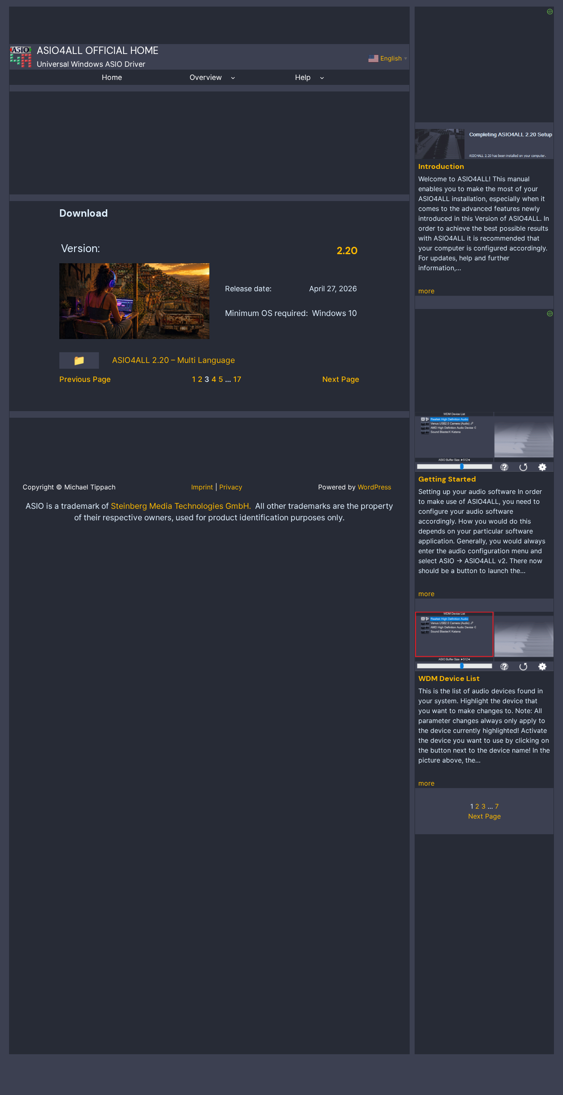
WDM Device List (449, 678)
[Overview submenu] (233, 77)
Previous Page (85, 379)
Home (112, 77)
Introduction (441, 166)
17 (237, 379)
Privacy (230, 487)
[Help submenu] (322, 77)
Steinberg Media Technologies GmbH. (181, 506)
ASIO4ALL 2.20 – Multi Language (173, 360)
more (426, 291)
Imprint (202, 487)
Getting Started (447, 479)
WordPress (374, 487)
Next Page (340, 379)
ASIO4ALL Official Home (98, 50)
